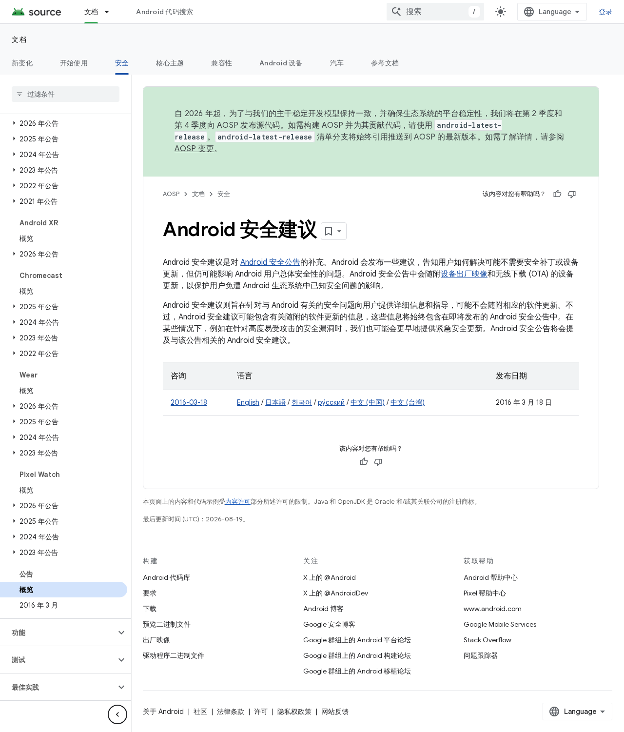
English (248, 402)
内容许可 (238, 501)
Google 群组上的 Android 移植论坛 (357, 671)
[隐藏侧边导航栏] (117, 714)
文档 (91, 11)
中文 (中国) (368, 402)
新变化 (22, 63)
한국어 (302, 402)
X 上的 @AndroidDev (335, 593)
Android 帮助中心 (491, 577)
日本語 (275, 402)
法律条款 (230, 711)
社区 (200, 711)
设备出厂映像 (464, 274)
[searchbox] (65, 94)
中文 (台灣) (407, 402)
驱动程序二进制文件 (173, 655)
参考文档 (385, 63)
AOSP (171, 194)
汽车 (337, 63)
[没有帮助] (572, 194)
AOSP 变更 (194, 149)
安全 (122, 63)
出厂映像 (156, 639)
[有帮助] (557, 194)
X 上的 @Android (329, 577)
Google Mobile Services (500, 624)
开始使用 (74, 63)
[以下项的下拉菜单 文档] (111, 11)
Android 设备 (281, 63)
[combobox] (435, 11)
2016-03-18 (189, 402)
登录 (606, 11)
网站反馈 (335, 711)
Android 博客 (323, 608)
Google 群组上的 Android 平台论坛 (357, 639)
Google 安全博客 (329, 624)
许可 (261, 711)
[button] (63, 123)
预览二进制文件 (167, 624)
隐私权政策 (294, 711)
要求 (149, 593)
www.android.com (493, 608)
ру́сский (331, 402)
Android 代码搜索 (164, 11)
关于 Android (163, 711)
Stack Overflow (487, 639)
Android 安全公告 (270, 262)
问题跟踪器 (481, 655)
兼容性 (221, 63)
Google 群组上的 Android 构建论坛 (357, 655)
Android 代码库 (166, 577)
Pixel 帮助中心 (485, 593)
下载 (149, 608)
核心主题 (170, 63)
